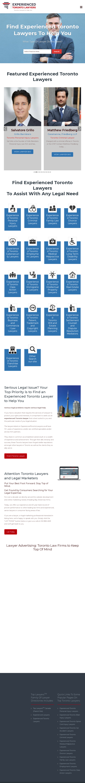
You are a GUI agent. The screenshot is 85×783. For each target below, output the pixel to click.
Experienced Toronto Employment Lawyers (32, 252)
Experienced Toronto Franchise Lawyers (12, 362)
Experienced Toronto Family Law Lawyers (52, 219)
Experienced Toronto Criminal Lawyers (32, 219)
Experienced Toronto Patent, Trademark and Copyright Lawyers (32, 323)
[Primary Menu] (81, 7)
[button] (34, 172)
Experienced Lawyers (41, 715)
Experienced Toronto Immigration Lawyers (32, 285)
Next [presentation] (79, 129)
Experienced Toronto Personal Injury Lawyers (12, 220)
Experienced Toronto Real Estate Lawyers (72, 285)
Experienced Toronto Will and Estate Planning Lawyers (52, 323)
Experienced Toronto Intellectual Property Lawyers (52, 287)
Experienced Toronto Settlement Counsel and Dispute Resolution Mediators (72, 324)
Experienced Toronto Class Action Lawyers (12, 287)
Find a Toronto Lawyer (16, 456)
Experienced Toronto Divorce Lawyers (72, 219)
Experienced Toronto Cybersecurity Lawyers (12, 252)
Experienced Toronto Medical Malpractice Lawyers (52, 254)
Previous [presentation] (5, 129)
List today (11, 532)
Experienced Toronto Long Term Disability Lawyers (72, 254)
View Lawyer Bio (22, 154)
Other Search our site (32, 359)
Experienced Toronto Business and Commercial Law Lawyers (12, 323)
